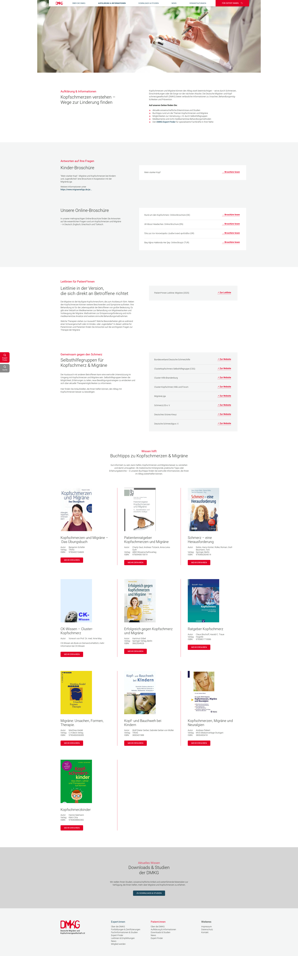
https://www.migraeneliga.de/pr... (76, 189)
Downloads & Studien (149, 3)
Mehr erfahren (72, 560)
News (174, 3)
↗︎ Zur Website (224, 359)
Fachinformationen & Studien (124, 932)
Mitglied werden (118, 944)
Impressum (206, 926)
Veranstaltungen (197, 3)
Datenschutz (207, 929)
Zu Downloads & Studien (149, 893)
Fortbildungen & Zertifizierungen (125, 929)
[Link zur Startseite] (59, 3)
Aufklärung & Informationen (112, 3)
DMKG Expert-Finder (166, 122)
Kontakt (204, 932)
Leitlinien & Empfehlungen (123, 938)
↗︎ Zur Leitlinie (224, 292)
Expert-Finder (117, 935)
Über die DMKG (78, 3)
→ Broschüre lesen (231, 172)
